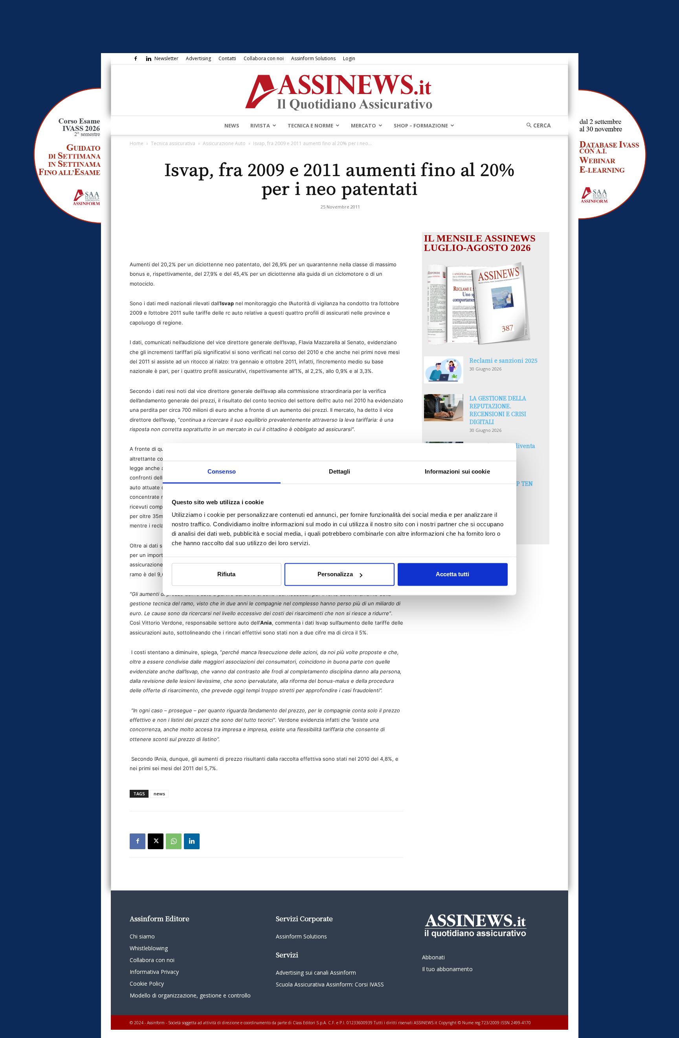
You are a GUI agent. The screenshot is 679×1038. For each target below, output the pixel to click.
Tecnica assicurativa (173, 143)
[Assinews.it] (339, 90)
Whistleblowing (149, 948)
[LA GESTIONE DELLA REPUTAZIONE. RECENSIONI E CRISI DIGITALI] (443, 407)
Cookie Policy (147, 983)
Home (136, 143)
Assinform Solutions (313, 58)
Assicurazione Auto (224, 143)
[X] (155, 841)
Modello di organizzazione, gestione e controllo (190, 995)
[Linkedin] (148, 58)
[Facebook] (135, 58)
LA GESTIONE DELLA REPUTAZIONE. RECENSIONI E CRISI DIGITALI (498, 410)
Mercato (363, 125)
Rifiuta (226, 574)
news (159, 793)
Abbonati (433, 957)
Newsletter (166, 58)
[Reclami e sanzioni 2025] (443, 369)
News (231, 125)
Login (349, 58)
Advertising (198, 58)
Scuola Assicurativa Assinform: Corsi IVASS (330, 984)
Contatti (227, 58)
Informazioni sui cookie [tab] (457, 471)
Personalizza (335, 574)
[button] (536, 125)
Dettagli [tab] (340, 471)
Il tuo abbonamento (447, 969)
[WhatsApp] (174, 841)
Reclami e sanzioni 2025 (504, 360)
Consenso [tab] (221, 471)
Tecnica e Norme (310, 125)
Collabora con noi (264, 58)
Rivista (260, 125)
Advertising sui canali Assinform (316, 972)
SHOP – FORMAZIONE (421, 125)
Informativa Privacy (154, 971)
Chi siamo (142, 936)
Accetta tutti (452, 574)
